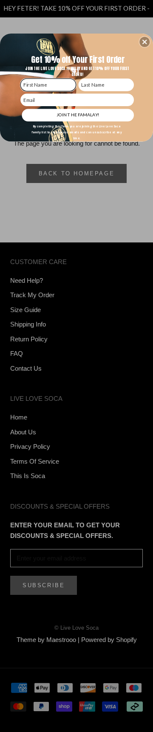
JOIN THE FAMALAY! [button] (78, 114)
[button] (144, 42)
